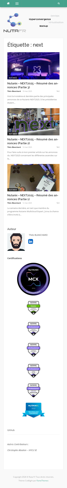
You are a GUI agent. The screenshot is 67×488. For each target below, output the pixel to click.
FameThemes (42, 480)
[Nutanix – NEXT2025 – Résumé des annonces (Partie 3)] (33, 65)
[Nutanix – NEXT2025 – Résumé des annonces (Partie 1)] (33, 177)
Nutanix (13, 78)
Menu (16, 3)
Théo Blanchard (14, 91)
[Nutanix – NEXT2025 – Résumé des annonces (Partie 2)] (33, 121)
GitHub (11, 430)
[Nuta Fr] (33, 22)
